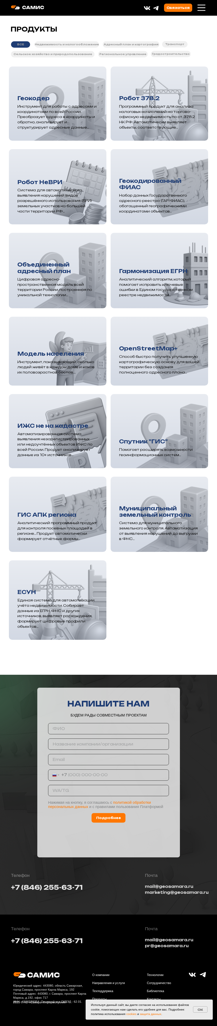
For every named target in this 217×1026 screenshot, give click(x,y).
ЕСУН (26, 592)
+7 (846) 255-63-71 (47, 887)
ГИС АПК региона (47, 514)
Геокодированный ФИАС (150, 184)
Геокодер (33, 98)
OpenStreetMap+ (148, 348)
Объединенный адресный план (44, 267)
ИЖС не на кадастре (52, 425)
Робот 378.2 (139, 98)
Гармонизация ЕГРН (153, 271)
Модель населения (50, 353)
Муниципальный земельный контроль (155, 511)
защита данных (150, 1014)
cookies (131, 1014)
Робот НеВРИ (40, 182)
